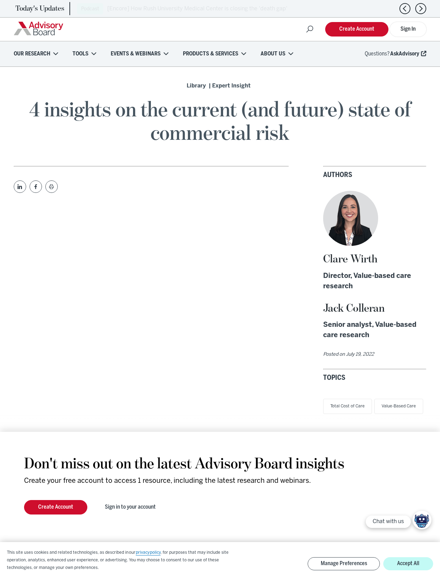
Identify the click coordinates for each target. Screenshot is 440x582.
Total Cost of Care (347, 406)
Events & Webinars (136, 53)
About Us (273, 53)
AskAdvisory (404, 53)
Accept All (408, 563)
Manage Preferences (344, 563)
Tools (80, 53)
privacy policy (148, 552)
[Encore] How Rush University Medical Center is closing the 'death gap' (197, 8)
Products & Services (210, 53)
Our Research (32, 53)
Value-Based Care (399, 406)
